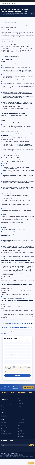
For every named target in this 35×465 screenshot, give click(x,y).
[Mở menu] (18, 3)
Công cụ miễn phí (3, 422)
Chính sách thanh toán (21, 431)
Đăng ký (31, 445)
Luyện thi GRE (20, 405)
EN (9, 3)
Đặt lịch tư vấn (3, 428)
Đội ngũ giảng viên (21, 422)
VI (7, 3)
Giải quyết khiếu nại (21, 436)
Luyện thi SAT (20, 400)
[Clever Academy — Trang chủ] (3, 3)
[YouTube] (4, 416)
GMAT (5, 7)
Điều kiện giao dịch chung (22, 430)
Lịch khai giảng (3, 424)
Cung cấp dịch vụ (21, 434)
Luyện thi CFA (20, 406)
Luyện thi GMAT (20, 403)
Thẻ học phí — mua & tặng (5, 431)
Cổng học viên (20, 424)
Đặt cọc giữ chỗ (3, 430)
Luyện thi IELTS (20, 402)
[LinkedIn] (6, 416)
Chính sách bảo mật (21, 427)
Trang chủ (2, 7)
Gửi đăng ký (17, 375)
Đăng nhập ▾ (14, 3)
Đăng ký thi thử (3, 425)
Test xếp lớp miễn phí (4, 427)
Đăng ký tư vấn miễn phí (28, 387)
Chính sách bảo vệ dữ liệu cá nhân (6, 449)
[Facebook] (2, 416)
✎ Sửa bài (8, 0)
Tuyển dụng (20, 425)
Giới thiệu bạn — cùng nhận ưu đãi (6, 433)
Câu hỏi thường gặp (4, 434)
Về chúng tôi (20, 421)
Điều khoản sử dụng (21, 428)
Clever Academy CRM (4, 0)
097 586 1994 (4, 412)
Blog (1, 421)
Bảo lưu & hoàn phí (21, 433)
